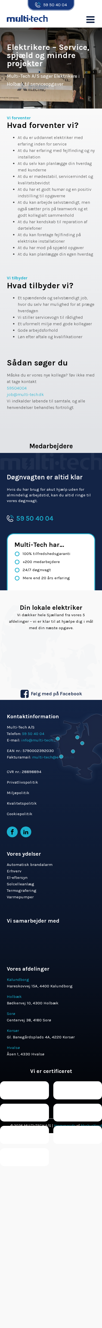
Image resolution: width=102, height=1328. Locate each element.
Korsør (13, 1030)
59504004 (17, 388)
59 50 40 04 (55, 4)
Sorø (11, 1013)
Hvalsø (13, 1047)
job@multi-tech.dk (25, 394)
